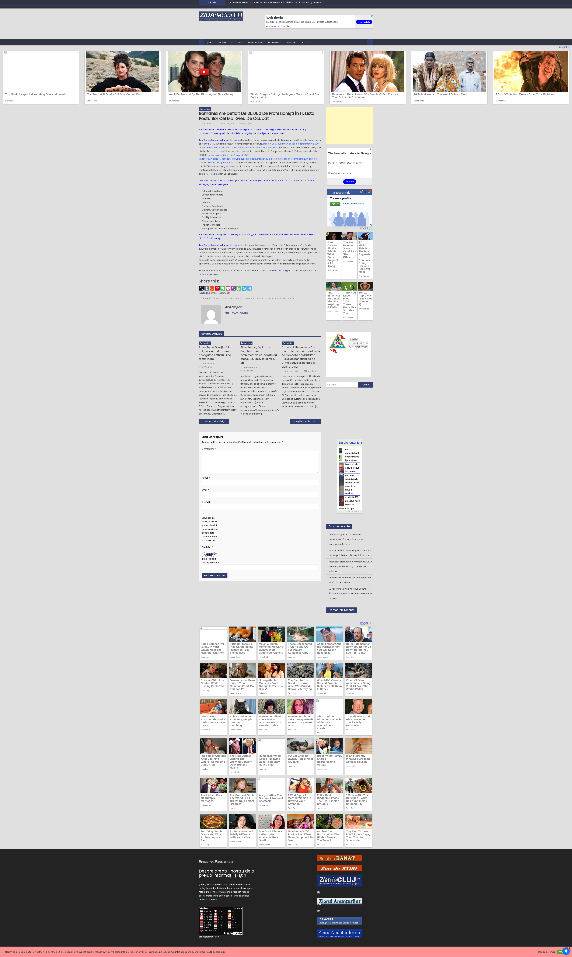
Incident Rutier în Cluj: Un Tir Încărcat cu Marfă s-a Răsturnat (350, 580)
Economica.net (210, 274)
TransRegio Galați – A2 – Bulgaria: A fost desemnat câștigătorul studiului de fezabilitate (216, 353)
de (225, 298)
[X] (201, 288)
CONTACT (306, 42)
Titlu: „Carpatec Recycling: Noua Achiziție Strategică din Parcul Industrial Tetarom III (350, 553)
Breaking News (255, 42)
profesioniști (280, 298)
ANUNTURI (291, 42)
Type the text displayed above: (210, 560)
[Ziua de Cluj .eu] (318, 892)
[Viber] (233, 288)
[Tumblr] (206, 288)
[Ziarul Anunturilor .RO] (339, 901)
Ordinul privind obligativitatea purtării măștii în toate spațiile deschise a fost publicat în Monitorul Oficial (216, 421)
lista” (248, 298)
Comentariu (209, 448)
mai (253, 298)
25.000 (212, 298)
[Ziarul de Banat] (339, 857)
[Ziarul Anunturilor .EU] (339, 933)
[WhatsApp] (238, 288)
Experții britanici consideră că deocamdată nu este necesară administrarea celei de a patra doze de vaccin (307, 421)
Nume (206, 477)
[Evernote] (222, 288)
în (241, 298)
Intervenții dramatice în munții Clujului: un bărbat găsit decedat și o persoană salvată (350, 566)
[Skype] (244, 288)
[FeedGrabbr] (349, 511)
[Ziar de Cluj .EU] (339, 880)
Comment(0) (244, 123)
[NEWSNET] (339, 920)
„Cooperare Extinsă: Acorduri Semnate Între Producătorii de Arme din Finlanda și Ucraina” (350, 593)
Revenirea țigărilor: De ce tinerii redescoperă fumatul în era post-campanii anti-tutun (274, 2)
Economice (274, 42)
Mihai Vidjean (227, 123)
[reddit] (212, 288)
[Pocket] (228, 288)
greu (237, 298)
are (218, 298)
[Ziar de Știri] (339, 867)
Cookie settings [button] (546, 952)
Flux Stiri (221, 42)
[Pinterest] (217, 288)
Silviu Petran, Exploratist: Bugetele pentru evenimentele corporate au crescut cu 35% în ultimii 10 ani (258, 355)
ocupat (259, 298)
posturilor (268, 298)
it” (244, 298)
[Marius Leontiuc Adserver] (318, 910)
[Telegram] (249, 288)
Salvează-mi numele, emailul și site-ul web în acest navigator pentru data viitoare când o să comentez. (210, 529)
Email (205, 489)
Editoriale (237, 42)
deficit (231, 298)
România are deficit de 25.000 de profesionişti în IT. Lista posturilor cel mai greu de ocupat (256, 270)
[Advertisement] (349, 125)
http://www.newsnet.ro (236, 312)
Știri (209, 42)
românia (291, 298)
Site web (206, 501)
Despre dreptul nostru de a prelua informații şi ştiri (226, 873)
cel (222, 298)
